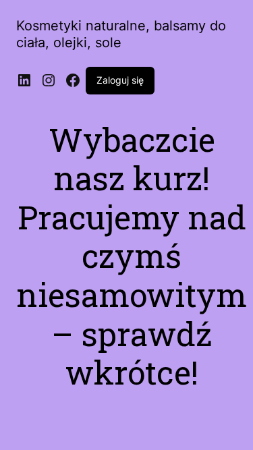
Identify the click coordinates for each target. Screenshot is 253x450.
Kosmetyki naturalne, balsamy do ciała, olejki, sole (121, 34)
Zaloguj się (120, 80)
